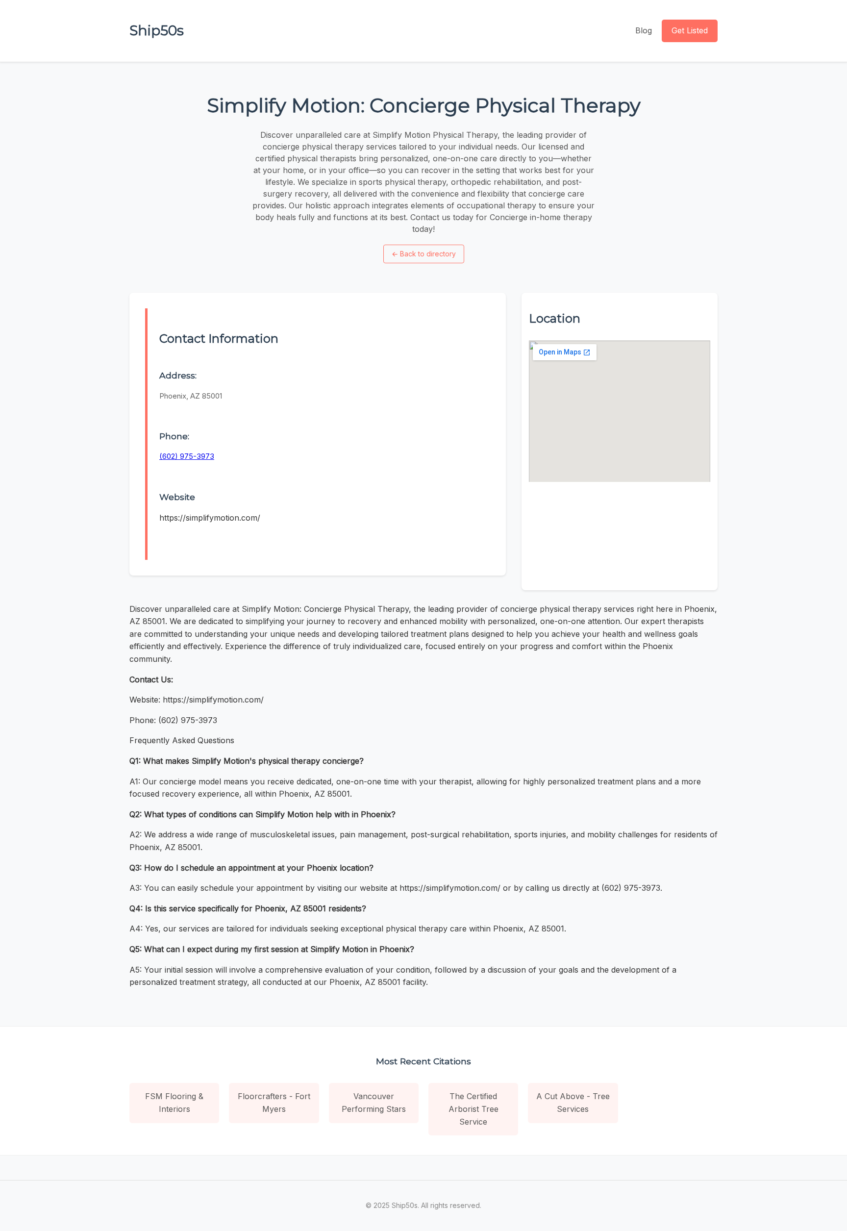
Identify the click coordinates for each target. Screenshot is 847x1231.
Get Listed (690, 30)
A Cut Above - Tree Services (573, 1102)
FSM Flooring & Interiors (174, 1102)
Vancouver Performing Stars (374, 1102)
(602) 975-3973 (186, 456)
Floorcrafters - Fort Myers (274, 1102)
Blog (643, 30)
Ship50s (156, 30)
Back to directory (424, 254)
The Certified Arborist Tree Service (473, 1108)
